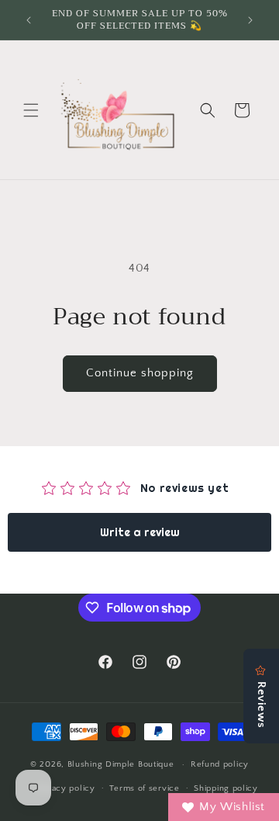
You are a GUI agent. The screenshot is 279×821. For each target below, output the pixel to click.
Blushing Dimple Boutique (120, 764)
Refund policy (220, 764)
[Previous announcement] (29, 20)
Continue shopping (140, 372)
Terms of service (144, 788)
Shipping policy (226, 788)
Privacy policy (65, 788)
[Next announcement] (250, 20)
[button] (31, 110)
